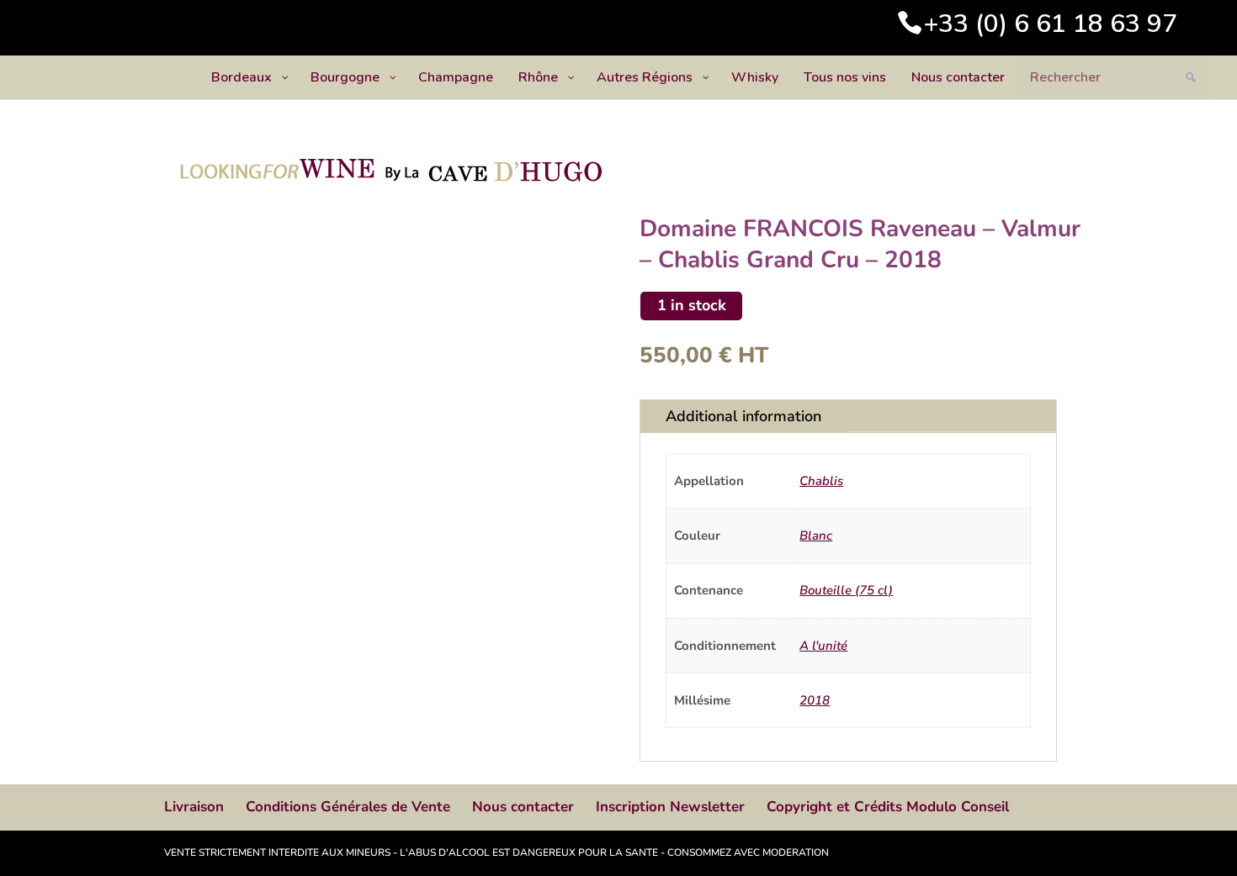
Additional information (743, 416)
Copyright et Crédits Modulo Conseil (888, 806)
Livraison (194, 806)
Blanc (815, 535)
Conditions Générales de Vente (348, 806)
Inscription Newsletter (670, 806)
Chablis (821, 480)
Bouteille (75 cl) (846, 590)
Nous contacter (523, 806)
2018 (814, 700)
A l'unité (823, 645)
